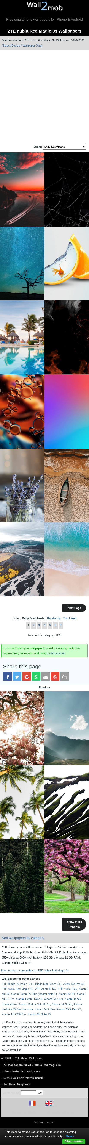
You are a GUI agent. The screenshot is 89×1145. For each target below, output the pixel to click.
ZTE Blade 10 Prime (14, 983)
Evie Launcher (56, 653)
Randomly (54, 618)
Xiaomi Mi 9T (67, 994)
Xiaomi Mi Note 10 (39, 1014)
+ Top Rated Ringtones (15, 1084)
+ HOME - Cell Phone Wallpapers (22, 1058)
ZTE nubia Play (67, 988)
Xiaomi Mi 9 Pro (45, 1009)
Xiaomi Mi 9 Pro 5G (68, 1009)
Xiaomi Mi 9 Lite (62, 1004)
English (56, 1106)
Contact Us (72, 1112)
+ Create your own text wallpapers (22, 1077)
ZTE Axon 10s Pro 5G (71, 983)
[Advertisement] (44, 97)
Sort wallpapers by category (23, 938)
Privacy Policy (58, 1112)
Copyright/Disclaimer (39, 1112)
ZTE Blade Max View (42, 983)
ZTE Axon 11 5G (45, 988)
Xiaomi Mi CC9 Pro (14, 1014)
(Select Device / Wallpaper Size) (22, 45)
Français (40, 1106)
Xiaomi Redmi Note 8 (29, 999)
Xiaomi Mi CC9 (53, 999)
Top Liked (69, 618)
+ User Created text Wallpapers (20, 1071)
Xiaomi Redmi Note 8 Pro (34, 1004)
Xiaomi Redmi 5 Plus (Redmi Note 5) (34, 994)
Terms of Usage (19, 1112)
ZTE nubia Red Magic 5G (17, 988)
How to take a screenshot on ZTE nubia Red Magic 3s (35, 970)
